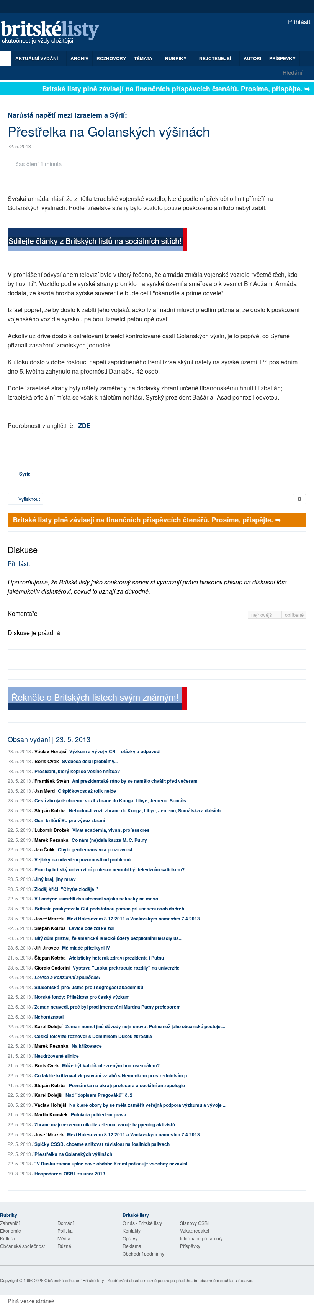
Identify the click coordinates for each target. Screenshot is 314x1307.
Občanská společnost (22, 1246)
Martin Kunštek (51, 1114)
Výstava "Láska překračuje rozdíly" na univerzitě (126, 967)
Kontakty (132, 1230)
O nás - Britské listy (142, 1223)
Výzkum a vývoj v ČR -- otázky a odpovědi (114, 751)
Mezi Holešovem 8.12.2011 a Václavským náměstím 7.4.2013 (133, 918)
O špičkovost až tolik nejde (87, 790)
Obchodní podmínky (143, 1253)
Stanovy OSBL (195, 1223)
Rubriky (176, 58)
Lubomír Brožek (51, 829)
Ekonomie (10, 1230)
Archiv (79, 58)
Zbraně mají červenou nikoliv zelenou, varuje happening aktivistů (104, 1124)
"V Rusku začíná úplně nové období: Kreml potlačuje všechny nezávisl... (112, 1163)
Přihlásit (298, 21)
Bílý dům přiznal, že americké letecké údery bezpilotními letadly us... (108, 938)
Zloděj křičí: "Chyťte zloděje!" (66, 889)
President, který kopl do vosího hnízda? (77, 771)
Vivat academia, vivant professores (111, 829)
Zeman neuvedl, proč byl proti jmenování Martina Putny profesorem (107, 1006)
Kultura (7, 1238)
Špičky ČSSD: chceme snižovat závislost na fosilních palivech (102, 1144)
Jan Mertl (44, 790)
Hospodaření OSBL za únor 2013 (69, 1173)
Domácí (65, 1223)
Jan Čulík (44, 849)
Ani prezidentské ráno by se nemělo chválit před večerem (135, 780)
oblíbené (294, 614)
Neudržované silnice (56, 1055)
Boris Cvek (46, 761)
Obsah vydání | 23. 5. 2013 (49, 739)
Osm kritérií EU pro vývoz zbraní (69, 820)
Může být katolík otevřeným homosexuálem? (111, 1065)
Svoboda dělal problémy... (90, 761)
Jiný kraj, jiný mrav (55, 879)
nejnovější (263, 614)
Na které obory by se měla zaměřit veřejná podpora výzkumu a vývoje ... (147, 1104)
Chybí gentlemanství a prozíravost (95, 849)
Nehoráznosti (49, 1016)
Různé (64, 1246)
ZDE (84, 425)
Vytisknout (28, 498)
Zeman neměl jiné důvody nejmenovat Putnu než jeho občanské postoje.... (145, 1026)
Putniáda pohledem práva (98, 1114)
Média (63, 1238)
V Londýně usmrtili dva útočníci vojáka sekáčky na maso (96, 898)
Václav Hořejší (50, 751)
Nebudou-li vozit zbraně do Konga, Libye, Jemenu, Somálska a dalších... (146, 810)
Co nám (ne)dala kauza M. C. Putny (109, 839)
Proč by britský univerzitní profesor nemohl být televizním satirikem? (109, 869)
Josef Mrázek (49, 918)
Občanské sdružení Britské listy (74, 1280)
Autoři (252, 58)
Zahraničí (10, 1223)
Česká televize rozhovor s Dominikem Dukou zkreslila (93, 1036)
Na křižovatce (87, 1045)
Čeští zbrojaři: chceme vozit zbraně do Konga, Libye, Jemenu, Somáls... (112, 800)
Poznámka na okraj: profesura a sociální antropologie (127, 1085)
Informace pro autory (201, 1238)
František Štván (51, 780)
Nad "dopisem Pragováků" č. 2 (98, 1094)
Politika (65, 1230)
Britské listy (53, 33)
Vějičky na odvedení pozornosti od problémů (82, 859)
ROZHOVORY (111, 58)
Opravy (130, 1238)
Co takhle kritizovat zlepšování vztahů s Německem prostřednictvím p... (112, 1075)
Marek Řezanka (51, 839)
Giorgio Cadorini (52, 967)
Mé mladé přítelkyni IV (86, 947)
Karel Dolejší (48, 1026)
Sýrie (25, 473)
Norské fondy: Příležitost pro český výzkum (82, 996)
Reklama (132, 1246)
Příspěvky (282, 58)
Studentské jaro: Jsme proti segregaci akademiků (88, 987)
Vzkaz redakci (194, 1230)
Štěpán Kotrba (50, 810)
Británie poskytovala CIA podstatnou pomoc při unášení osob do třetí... (111, 908)
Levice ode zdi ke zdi (91, 928)
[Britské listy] (97, 240)
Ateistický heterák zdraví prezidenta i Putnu (116, 957)
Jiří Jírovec (46, 947)
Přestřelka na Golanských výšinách (73, 1154)
